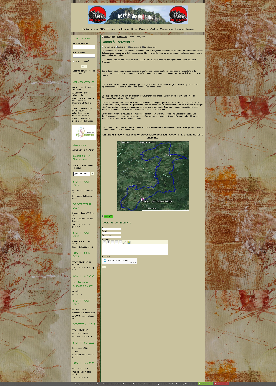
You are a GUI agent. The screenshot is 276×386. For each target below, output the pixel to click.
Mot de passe (79, 52)
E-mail (104, 231)
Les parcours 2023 (80, 333)
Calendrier (166, 29)
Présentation (90, 29)
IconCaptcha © (133, 262)
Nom (103, 227)
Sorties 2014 (122, 37)
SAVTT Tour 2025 (84, 363)
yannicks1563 (110, 47)
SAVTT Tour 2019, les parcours (81, 263)
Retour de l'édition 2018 (82, 247)
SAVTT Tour (107, 29)
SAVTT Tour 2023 (84, 324)
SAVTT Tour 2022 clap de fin (83, 317)
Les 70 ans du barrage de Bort (83, 284)
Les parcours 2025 (80, 368)
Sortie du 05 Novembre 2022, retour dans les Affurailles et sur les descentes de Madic (82, 111)
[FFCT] (84, 139)
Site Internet (106, 235)
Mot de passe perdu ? (84, 72)
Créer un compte (80, 71)
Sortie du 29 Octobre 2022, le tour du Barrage (82, 120)
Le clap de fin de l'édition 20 (83, 356)
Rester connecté (82, 61)
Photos (143, 29)
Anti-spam (106, 257)
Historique (76, 291)
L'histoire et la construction (83, 313)
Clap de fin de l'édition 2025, (81, 373)
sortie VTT (108, 216)
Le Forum (123, 29)
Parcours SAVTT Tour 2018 (81, 242)
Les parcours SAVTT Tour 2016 (83, 191)
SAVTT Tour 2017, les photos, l (81, 225)
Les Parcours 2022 (80, 309)
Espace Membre (184, 29)
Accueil (107, 37)
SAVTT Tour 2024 (84, 342)
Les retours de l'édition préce (82, 197)
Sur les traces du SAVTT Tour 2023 (83, 88)
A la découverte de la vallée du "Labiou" (81, 94)
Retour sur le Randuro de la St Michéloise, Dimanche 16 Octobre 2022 (83, 101)
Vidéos (154, 29)
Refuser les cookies (221, 384)
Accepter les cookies (205, 384)
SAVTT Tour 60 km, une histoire (82, 220)
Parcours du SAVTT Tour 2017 (83, 214)
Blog (134, 29)
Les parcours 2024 (80, 348)
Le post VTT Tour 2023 (82, 336)
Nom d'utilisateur (81, 43)
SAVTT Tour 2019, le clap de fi (83, 268)
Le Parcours (77, 294)
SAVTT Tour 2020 (84, 275)
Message (105, 239)
